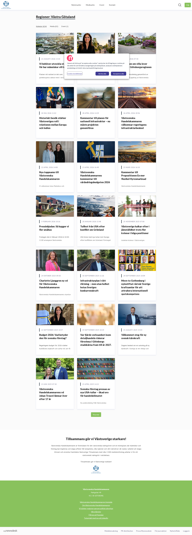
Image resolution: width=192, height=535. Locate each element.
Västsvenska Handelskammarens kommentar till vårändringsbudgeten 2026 (95, 177)
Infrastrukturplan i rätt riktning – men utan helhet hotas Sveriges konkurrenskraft (94, 285)
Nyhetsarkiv (76, 5)
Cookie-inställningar (74, 74)
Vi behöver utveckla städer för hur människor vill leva (54, 65)
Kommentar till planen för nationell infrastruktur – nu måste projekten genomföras (95, 123)
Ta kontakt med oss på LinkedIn (96, 518)
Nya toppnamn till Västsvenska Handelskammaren (49, 175)
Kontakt (112, 5)
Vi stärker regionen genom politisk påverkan (96, 508)
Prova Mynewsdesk (144, 531)
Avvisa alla (102, 74)
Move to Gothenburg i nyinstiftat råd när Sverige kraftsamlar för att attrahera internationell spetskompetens (135, 287)
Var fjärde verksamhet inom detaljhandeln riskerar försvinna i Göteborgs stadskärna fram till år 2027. (96, 339)
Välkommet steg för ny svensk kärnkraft (133, 336)
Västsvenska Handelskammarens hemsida (96, 502)
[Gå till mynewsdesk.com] (10, 531)
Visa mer (96, 414)
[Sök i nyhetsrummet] (179, 5)
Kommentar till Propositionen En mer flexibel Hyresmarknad (133, 175)
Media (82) (54, 26)
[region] (96, 66)
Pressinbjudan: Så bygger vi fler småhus (54, 228)
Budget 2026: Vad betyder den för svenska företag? (53, 336)
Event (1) (64, 26)
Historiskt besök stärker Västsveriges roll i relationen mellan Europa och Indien (52, 123)
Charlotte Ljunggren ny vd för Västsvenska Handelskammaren (53, 284)
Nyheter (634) (41, 26)
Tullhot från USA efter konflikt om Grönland (92, 228)
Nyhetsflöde (175, 531)
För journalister (161, 531)
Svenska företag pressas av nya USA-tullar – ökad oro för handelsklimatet (95, 392)
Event (102, 5)
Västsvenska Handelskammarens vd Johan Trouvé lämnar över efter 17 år (53, 394)
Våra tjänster (96, 512)
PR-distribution (127, 531)
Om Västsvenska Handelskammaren (96, 505)
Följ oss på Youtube (96, 515)
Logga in (186, 531)
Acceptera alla (118, 74)
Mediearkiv (90, 5)
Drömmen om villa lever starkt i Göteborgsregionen (136, 65)
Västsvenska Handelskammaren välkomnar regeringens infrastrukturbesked (133, 123)
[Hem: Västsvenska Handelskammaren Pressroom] (6, 5)
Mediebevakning (111, 531)
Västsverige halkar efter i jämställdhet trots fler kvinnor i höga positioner (135, 230)
